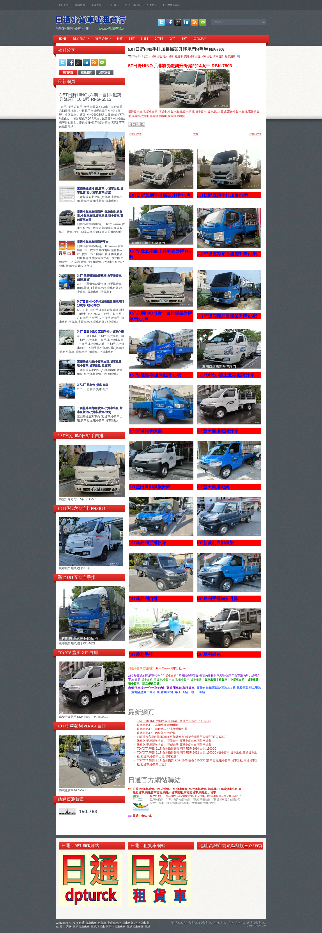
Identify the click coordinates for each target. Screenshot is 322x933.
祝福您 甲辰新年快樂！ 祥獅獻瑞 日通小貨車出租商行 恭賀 (174, 744)
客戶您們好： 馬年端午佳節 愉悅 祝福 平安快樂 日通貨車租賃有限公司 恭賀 (194, 796)
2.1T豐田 (151, 5)
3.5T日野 (64, 5)
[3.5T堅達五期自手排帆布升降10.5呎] (161, 243)
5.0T (120, 38)
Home (62, 38)
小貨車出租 (155, 56)
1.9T (184, 38)
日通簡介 (81, 38)
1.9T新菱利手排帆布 (147, 542)
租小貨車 (168, 56)
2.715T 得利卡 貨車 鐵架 (92, 384)
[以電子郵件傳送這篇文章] (130, 124)
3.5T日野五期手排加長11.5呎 (223, 195)
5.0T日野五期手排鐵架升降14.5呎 (160, 195)
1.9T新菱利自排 (143, 598)
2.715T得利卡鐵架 (145, 431)
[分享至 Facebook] (142, 124)
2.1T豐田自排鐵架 (213, 486)
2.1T (172, 38)
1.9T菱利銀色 (209, 654)
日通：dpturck (142, 815)
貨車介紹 (103, 38)
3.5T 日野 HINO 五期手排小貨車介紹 (100, 331)
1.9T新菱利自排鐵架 (215, 542)
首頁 (195, 134)
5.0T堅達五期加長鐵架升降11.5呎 (227, 254)
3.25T (145, 38)
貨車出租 (206, 56)
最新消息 (200, 38)
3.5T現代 (96, 5)
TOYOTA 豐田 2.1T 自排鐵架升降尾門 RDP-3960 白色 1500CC (176, 748)
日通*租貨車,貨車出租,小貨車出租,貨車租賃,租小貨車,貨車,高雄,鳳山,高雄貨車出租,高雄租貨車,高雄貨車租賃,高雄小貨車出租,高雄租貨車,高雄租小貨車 (187, 790)
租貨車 (179, 56)
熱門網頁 (68, 72)
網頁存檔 (104, 72)
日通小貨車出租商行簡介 (92, 241)
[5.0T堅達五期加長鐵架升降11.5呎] (229, 246)
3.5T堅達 (80, 5)
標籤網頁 (86, 72)
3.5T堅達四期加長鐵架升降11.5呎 (227, 316)
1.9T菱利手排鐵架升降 (217, 598)
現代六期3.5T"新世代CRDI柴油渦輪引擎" (163, 729)
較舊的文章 (255, 134)
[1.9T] (161, 591)
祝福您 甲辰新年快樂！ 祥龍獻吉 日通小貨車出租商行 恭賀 (174, 740)
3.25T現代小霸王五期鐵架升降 (225, 375)
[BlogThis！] (134, 124)
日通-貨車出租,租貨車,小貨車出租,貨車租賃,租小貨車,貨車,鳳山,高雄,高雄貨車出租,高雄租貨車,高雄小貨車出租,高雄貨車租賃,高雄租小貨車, (103, 926)
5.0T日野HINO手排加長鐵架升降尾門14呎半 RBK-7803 (176, 49)
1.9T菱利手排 (141, 654)
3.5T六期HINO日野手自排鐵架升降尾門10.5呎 (161, 316)
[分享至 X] (138, 124)
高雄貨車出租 (192, 56)
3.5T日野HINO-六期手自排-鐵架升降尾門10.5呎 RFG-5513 (90, 97)
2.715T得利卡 (132, 5)
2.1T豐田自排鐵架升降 (217, 431)
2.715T (159, 38)
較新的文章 (135, 134)
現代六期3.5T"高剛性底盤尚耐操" (158, 725)
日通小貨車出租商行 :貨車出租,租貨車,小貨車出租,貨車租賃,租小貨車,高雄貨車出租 (100, 215)
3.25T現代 (113, 5)
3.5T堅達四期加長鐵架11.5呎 (155, 375)
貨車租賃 (218, 56)
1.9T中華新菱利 (171, 5)
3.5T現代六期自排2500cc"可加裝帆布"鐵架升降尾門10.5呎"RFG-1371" (181, 736)
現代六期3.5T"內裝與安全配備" (156, 732)
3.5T (132, 38)
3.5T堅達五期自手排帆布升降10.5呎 (160, 254)
